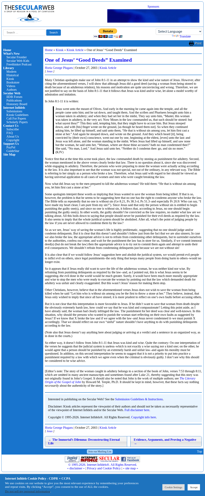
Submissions (14, 111)
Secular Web (11, 93)
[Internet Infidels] (29, 21)
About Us (12, 136)
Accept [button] (194, 487)
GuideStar (12, 151)
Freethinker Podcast (18, 64)
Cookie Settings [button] (173, 487)
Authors (11, 89)
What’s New (11, 53)
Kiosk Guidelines (17, 115)
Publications (14, 100)
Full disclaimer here (137, 410)
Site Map (9, 154)
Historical (12, 75)
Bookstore (12, 82)
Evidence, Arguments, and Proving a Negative (165, 441)
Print (198, 43)
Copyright (12, 140)
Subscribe (12, 129)
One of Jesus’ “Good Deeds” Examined (88, 60)
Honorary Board (16, 104)
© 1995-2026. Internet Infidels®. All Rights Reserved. (102, 464)
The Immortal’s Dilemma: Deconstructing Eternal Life (84, 441)
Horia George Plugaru (59, 67)
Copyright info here (143, 417)
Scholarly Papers (17, 122)
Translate (185, 36)
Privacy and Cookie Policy (104, 468)
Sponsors (153, 6)
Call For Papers (16, 118)
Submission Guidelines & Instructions (139, 399)
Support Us (11, 143)
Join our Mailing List (99, 451)
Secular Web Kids (17, 60)
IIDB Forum (14, 97)
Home (7, 50)
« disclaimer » (76, 468)
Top (199, 451)
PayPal (10, 147)
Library (8, 68)
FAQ (9, 133)
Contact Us (10, 125)
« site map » (130, 468)
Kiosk (10, 78)
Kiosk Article (75, 50)
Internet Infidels (14, 107)
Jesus (49, 71)
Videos (10, 86)
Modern (11, 71)
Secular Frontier (16, 57)
